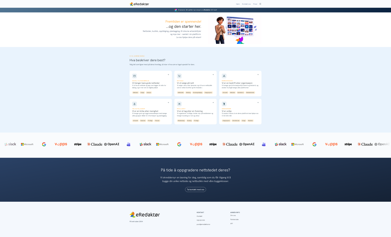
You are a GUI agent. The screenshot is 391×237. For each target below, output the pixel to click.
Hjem (238, 4)
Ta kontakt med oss (195, 189)
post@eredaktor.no (203, 224)
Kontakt (199, 216)
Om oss (233, 215)
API (231, 223)
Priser (255, 4)
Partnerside (234, 219)
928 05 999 (201, 220)
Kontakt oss (246, 4)
